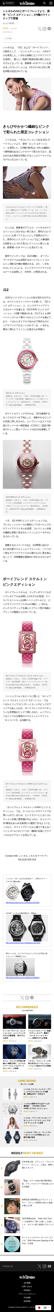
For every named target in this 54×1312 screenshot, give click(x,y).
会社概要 (27, 1283)
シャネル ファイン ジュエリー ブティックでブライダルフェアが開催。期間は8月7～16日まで (37, 1091)
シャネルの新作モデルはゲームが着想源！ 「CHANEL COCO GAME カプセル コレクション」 (37, 1106)
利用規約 (27, 1290)
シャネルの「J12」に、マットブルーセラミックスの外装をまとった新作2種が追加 (37, 1134)
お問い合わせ (27, 1286)
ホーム (5, 23)
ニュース (14, 28)
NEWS (11, 23)
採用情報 (27, 1301)
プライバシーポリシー (27, 1294)
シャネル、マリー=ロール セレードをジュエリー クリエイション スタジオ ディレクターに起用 (37, 1120)
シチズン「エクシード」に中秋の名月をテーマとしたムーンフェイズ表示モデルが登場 (39, 1063)
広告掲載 (27, 1298)
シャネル (8, 38)
